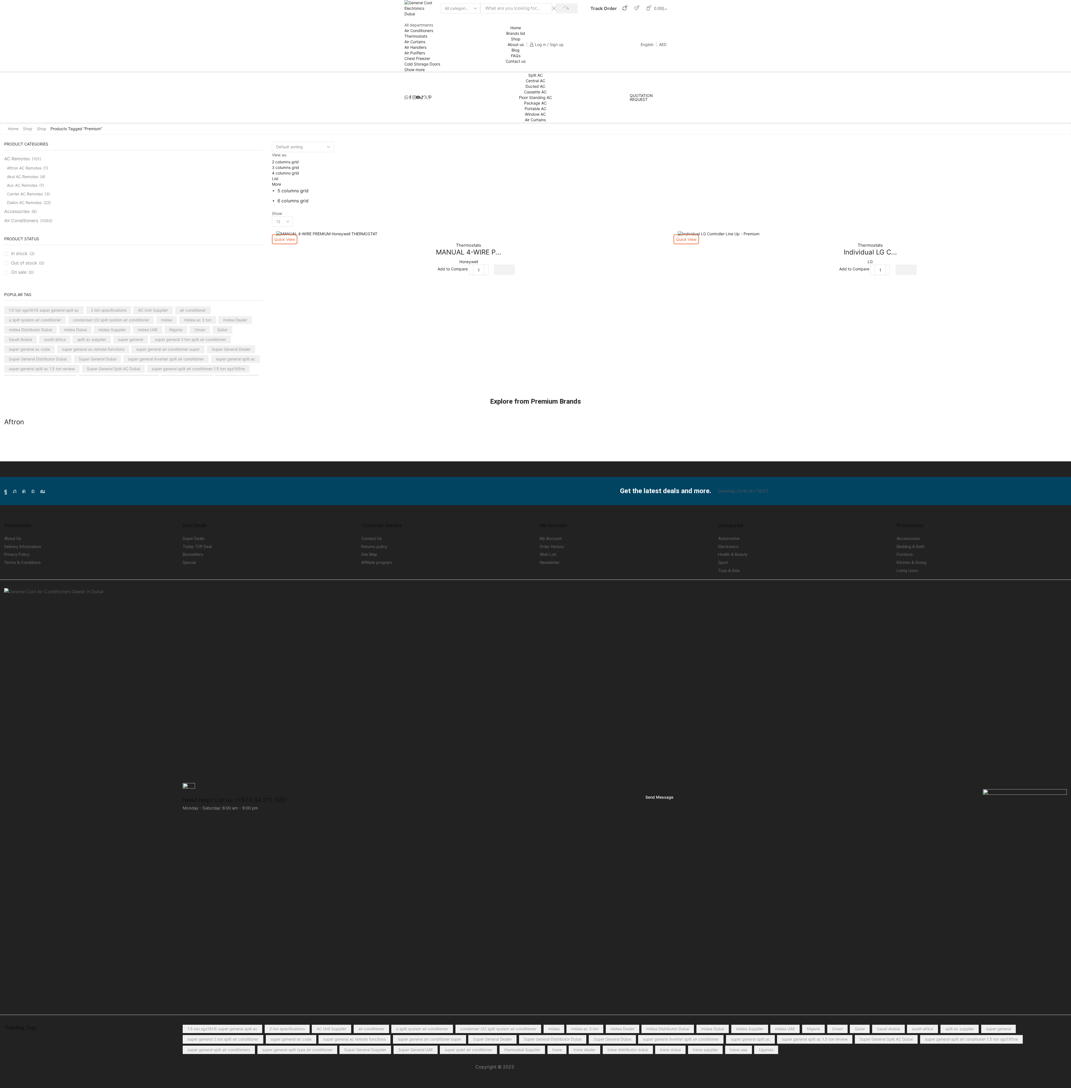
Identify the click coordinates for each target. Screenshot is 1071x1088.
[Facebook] (410, 97)
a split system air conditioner (35, 320)
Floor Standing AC (535, 97)
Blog (516, 50)
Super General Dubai (97, 359)
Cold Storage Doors (422, 64)
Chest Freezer (417, 58)
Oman (199, 329)
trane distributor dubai (627, 1049)
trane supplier (705, 1049)
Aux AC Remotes (22, 185)
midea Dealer (235, 320)
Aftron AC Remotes (24, 168)
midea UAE (148, 329)
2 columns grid (285, 161)
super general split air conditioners (218, 1049)
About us (516, 44)
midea (166, 320)
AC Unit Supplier (153, 310)
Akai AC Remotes (22, 176)
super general (130, 339)
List (275, 178)
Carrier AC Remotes (25, 194)
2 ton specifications (108, 310)
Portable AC (535, 108)
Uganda (766, 1049)
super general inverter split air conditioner (166, 359)
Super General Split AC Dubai (113, 368)
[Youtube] (418, 97)
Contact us (515, 61)
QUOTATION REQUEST (641, 97)
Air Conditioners (418, 30)
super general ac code (29, 349)
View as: (279, 154)
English (647, 44)
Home (515, 27)
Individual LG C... (870, 252)
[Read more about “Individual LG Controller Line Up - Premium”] (906, 270)
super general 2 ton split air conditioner (190, 339)
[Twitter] (426, 97)
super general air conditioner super (168, 349)
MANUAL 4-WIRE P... (468, 252)
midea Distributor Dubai (30, 329)
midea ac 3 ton (197, 320)
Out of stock (27, 263)
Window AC (535, 114)
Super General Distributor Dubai (38, 359)
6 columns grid (293, 200)
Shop (515, 39)
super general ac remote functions (93, 349)
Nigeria (175, 329)
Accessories (17, 211)
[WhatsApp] (406, 97)
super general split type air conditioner (297, 1049)
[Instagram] (414, 97)
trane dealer (584, 1049)
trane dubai (670, 1049)
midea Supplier (112, 329)
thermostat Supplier (522, 1049)
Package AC (535, 103)
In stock (23, 253)
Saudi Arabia (20, 339)
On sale (22, 272)
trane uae (738, 1049)
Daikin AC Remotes (24, 202)
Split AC (535, 75)
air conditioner (193, 310)
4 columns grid (285, 173)
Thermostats (415, 36)
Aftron (14, 422)
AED (663, 44)
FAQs (515, 55)
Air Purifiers (414, 52)
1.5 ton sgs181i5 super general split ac (44, 310)
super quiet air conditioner (468, 1049)
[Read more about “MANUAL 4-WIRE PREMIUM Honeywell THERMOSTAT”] (504, 270)
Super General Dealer (231, 349)
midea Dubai (75, 329)
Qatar (222, 329)
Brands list (515, 33)
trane (557, 1049)
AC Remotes (17, 158)
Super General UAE (415, 1049)
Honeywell (468, 261)
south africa (55, 339)
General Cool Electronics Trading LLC (554, 1067)
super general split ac (235, 359)
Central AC (535, 80)
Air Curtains (414, 41)
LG (870, 261)
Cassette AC (535, 91)
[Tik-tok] (422, 97)
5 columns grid (293, 190)
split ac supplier (91, 339)
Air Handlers (415, 47)
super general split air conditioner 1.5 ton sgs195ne (198, 368)
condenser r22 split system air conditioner (111, 320)
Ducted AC (535, 86)
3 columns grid (285, 167)
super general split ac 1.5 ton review (42, 368)
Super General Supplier (365, 1049)
